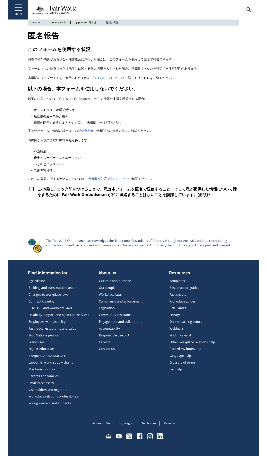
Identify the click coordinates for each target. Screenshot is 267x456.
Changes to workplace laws (48, 294)
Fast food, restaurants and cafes (52, 328)
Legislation (107, 308)
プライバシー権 (101, 78)
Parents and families (44, 376)
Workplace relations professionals (54, 396)
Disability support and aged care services (59, 315)
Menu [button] (18, 13)
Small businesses (41, 383)
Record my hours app (185, 349)
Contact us (107, 349)
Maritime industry (42, 369)
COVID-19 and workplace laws (50, 308)
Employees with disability (47, 321)
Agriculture (37, 281)
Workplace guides (182, 301)
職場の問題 (112, 22)
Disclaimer (148, 423)
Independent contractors (47, 355)
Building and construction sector (53, 288)
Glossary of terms (182, 362)
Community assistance (115, 315)
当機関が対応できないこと (106, 179)
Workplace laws (110, 294)
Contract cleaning (42, 301)
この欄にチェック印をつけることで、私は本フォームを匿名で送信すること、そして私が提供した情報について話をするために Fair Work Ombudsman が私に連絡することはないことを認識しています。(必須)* (137, 191)
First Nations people (43, 335)
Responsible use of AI (114, 335)
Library (174, 315)
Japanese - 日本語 (86, 22)
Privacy (169, 423)
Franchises (36, 342)
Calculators (177, 308)
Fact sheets (177, 294)
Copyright (125, 423)
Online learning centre (185, 321)
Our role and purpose (115, 281)
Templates (177, 281)
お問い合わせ (84, 131)
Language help (57, 22)
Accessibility (102, 423)
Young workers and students (50, 403)
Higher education (41, 349)
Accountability (109, 328)
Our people (107, 288)
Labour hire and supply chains (51, 362)
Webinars (176, 328)
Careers (104, 342)
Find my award (180, 335)
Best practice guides (184, 288)
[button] (249, 10)
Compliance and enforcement (121, 301)
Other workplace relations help (192, 342)
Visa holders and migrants (48, 390)
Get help (175, 369)
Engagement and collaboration (121, 321)
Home (36, 22)
